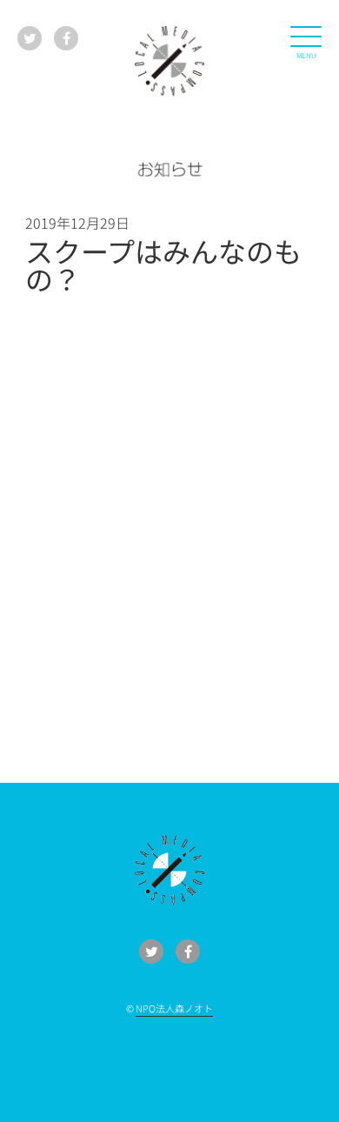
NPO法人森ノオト (174, 1008)
